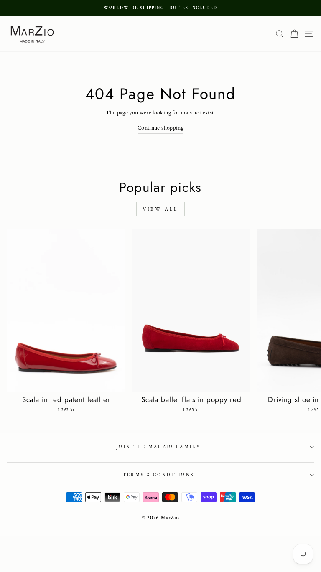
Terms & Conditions (158, 475)
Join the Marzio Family (158, 447)
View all (160, 209)
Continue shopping (160, 128)
